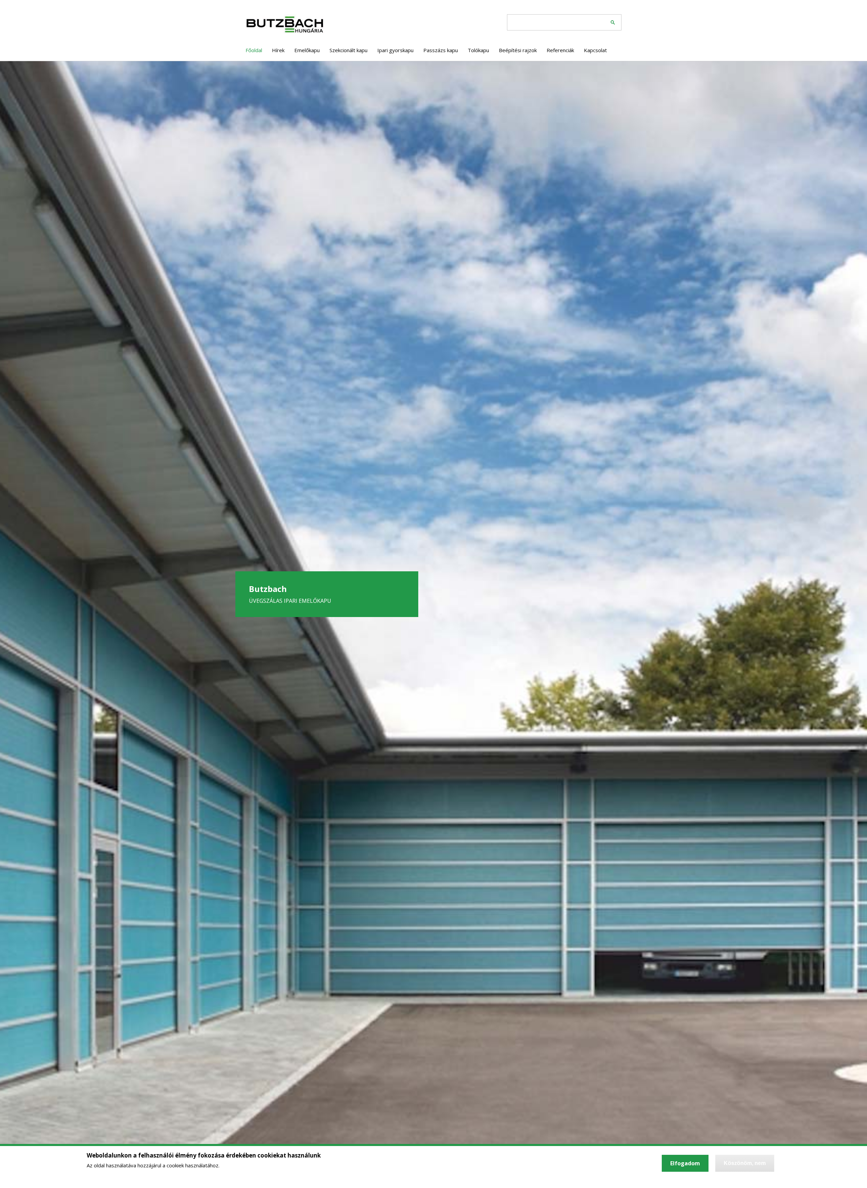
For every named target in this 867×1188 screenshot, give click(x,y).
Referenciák (560, 50)
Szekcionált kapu (348, 50)
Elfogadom (685, 1163)
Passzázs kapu (440, 50)
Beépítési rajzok (518, 50)
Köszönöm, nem (745, 1163)
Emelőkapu (307, 50)
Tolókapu (478, 50)
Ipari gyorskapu (395, 50)
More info (233, 1165)
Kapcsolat (595, 50)
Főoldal (254, 50)
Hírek (278, 50)
